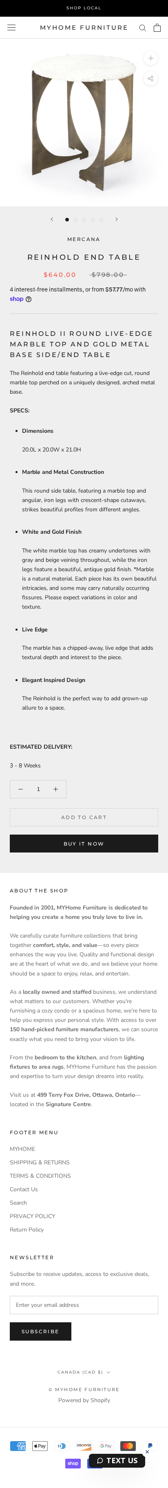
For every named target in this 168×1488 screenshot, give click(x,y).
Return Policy (27, 1230)
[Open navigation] (11, 27)
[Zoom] (151, 58)
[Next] (116, 219)
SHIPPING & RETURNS (40, 1162)
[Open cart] (157, 28)
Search (18, 1203)
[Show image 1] (67, 219)
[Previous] (52, 219)
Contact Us (24, 1189)
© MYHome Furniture (84, 1389)
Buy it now (84, 844)
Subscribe (41, 1331)
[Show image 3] (84, 219)
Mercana (84, 239)
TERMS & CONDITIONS (40, 1176)
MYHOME (22, 1149)
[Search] (142, 27)
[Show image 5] (101, 219)
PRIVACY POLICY (32, 1216)
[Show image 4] (93, 219)
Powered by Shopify (84, 1400)
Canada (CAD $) (80, 1372)
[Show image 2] (75, 219)
